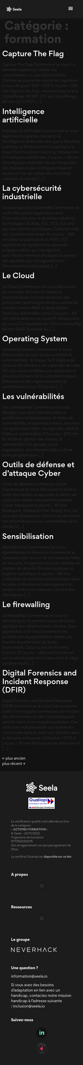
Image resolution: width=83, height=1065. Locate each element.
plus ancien (13, 758)
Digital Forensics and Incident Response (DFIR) (39, 682)
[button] (70, 8)
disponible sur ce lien (57, 857)
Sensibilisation (28, 537)
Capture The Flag (33, 54)
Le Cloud (18, 276)
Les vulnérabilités (33, 397)
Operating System (34, 339)
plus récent (13, 764)
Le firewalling (26, 605)
